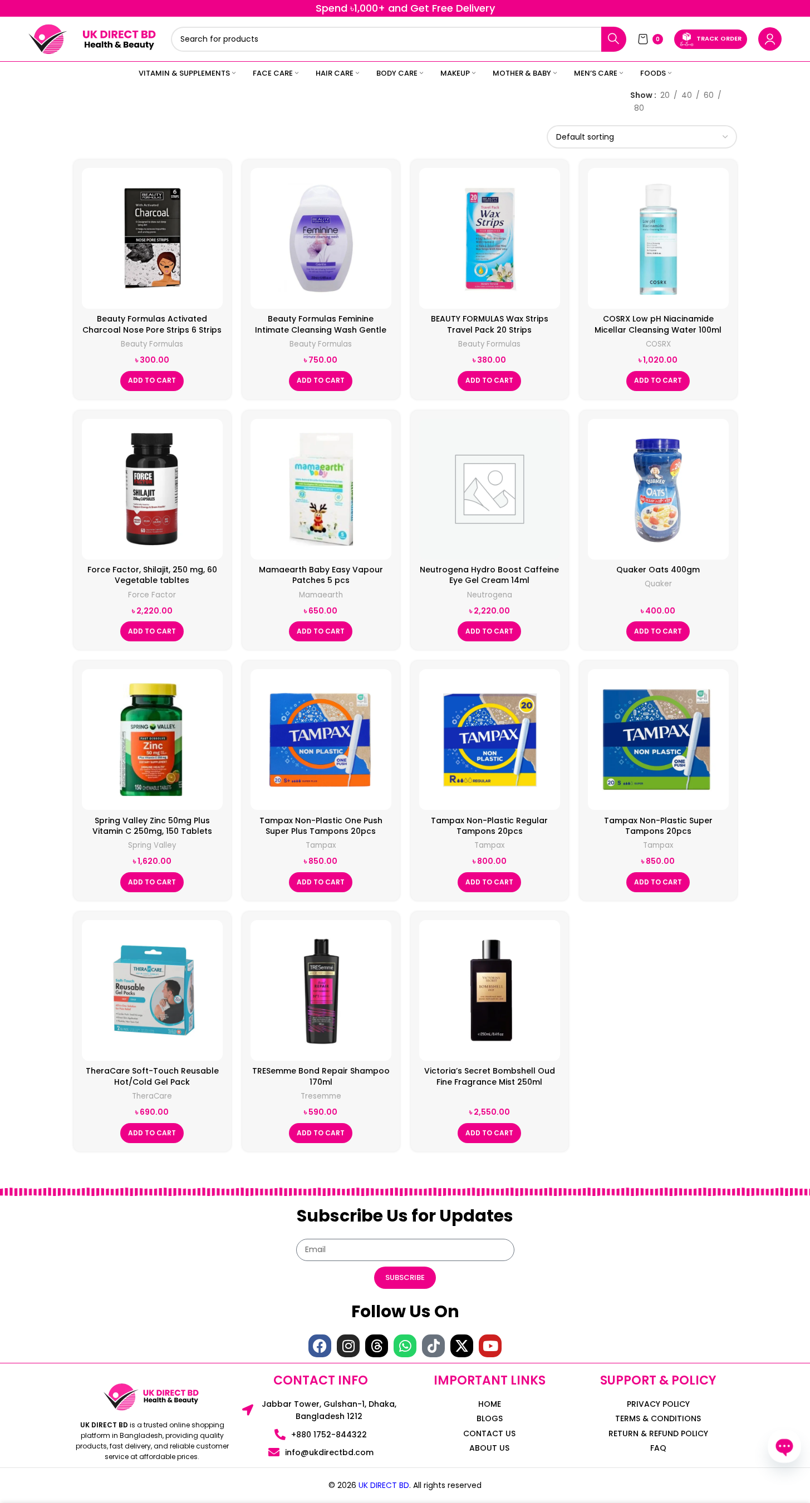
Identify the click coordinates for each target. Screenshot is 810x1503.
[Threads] (376, 1345)
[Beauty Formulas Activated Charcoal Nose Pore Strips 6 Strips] (152, 238)
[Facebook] (319, 1345)
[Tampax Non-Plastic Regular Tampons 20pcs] (489, 739)
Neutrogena (489, 595)
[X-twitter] (461, 1345)
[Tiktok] (433, 1345)
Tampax (321, 845)
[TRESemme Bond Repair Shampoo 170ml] (321, 990)
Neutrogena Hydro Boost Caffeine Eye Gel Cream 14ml (489, 575)
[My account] (770, 39)
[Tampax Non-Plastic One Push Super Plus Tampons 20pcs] (321, 739)
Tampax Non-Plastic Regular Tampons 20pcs (489, 826)
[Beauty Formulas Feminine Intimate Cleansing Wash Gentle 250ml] (321, 238)
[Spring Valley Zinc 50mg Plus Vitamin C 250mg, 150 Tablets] (152, 739)
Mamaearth (321, 595)
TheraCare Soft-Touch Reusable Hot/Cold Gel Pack (152, 1076)
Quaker (658, 584)
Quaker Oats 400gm (658, 569)
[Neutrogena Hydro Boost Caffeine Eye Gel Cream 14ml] (489, 489)
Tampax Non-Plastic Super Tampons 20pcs (658, 826)
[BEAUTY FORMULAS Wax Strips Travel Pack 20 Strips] (489, 238)
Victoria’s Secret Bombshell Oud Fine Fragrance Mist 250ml (489, 1076)
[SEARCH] (613, 39)
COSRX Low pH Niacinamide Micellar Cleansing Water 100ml (658, 324)
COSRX (658, 344)
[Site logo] (47, 38)
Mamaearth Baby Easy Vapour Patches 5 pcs (321, 575)
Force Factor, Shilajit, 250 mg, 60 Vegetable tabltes (152, 575)
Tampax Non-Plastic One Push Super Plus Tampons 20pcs (320, 826)
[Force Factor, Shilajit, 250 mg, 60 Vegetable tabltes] (152, 489)
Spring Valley (152, 845)
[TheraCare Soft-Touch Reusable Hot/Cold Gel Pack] (152, 990)
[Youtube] (490, 1345)
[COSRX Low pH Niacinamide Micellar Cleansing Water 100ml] (658, 238)
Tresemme (321, 1096)
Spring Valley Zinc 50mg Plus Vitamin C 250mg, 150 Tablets (152, 826)
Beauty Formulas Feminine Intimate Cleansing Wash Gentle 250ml (320, 329)
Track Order (719, 38)
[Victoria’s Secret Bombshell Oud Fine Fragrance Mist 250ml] (489, 990)
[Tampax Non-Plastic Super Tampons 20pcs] (658, 739)
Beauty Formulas (152, 344)
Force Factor (152, 595)
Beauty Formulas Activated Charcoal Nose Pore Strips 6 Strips (152, 324)
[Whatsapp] (405, 1345)
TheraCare (152, 1096)
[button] (152, 381)
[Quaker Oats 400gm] (658, 489)
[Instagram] (348, 1345)
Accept (767, 1482)
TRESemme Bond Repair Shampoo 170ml (321, 1076)
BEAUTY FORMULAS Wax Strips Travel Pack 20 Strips (489, 324)
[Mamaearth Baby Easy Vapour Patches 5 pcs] (321, 489)
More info (708, 1482)
